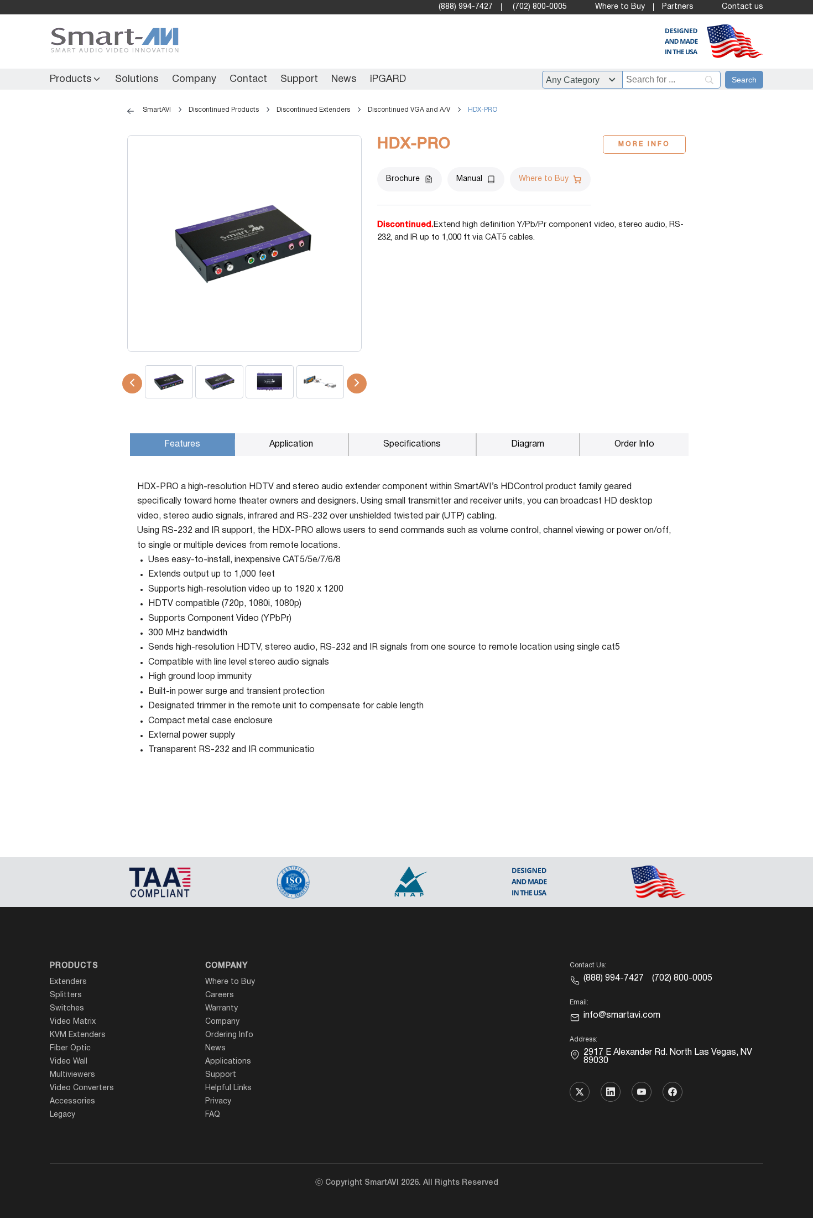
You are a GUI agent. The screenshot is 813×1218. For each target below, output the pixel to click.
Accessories (72, 1101)
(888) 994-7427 (466, 7)
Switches (67, 1008)
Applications (228, 1061)
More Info (644, 144)
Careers (219, 995)
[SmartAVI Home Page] (112, 42)
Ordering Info (229, 1035)
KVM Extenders (78, 1035)
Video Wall (68, 1061)
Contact (248, 79)
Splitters (66, 995)
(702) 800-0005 (540, 7)
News (344, 79)
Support (299, 79)
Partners (678, 7)
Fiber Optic (70, 1048)
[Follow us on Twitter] (580, 1092)
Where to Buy (620, 7)
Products (71, 79)
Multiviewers (72, 1075)
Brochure (403, 179)
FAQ (212, 1114)
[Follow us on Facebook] (672, 1092)
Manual (469, 179)
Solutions (137, 79)
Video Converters (82, 1088)
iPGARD (388, 79)
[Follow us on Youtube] (642, 1092)
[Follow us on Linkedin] (611, 1092)
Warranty (221, 1008)
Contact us (742, 7)
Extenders (68, 982)
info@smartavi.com (621, 1015)
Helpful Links (228, 1088)
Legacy (62, 1114)
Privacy (218, 1101)
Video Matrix (73, 1021)
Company (194, 79)
